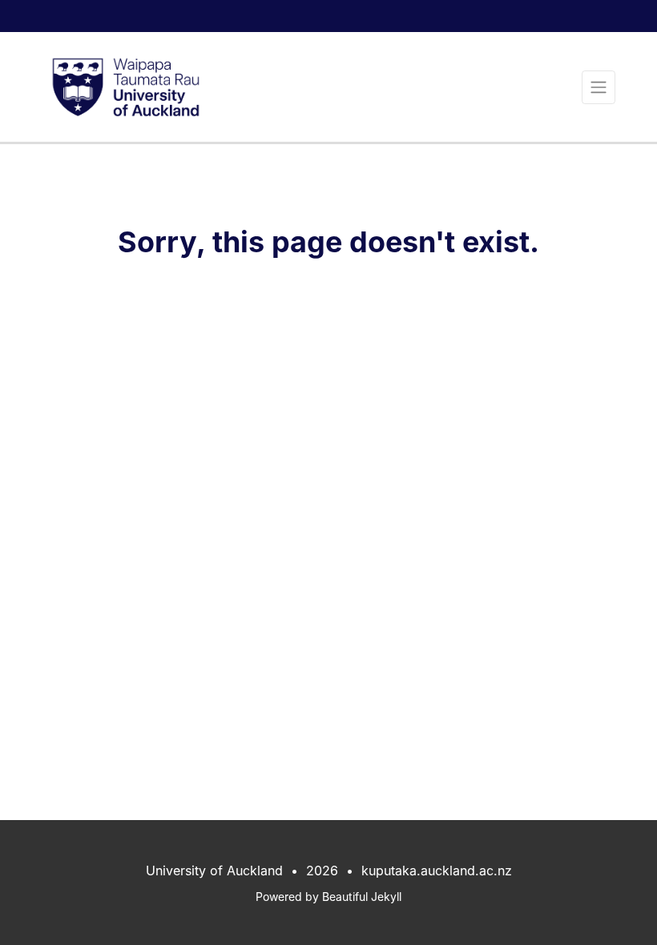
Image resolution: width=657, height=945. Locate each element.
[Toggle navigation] (598, 87)
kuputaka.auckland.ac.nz (436, 871)
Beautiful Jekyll (361, 896)
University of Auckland (214, 871)
